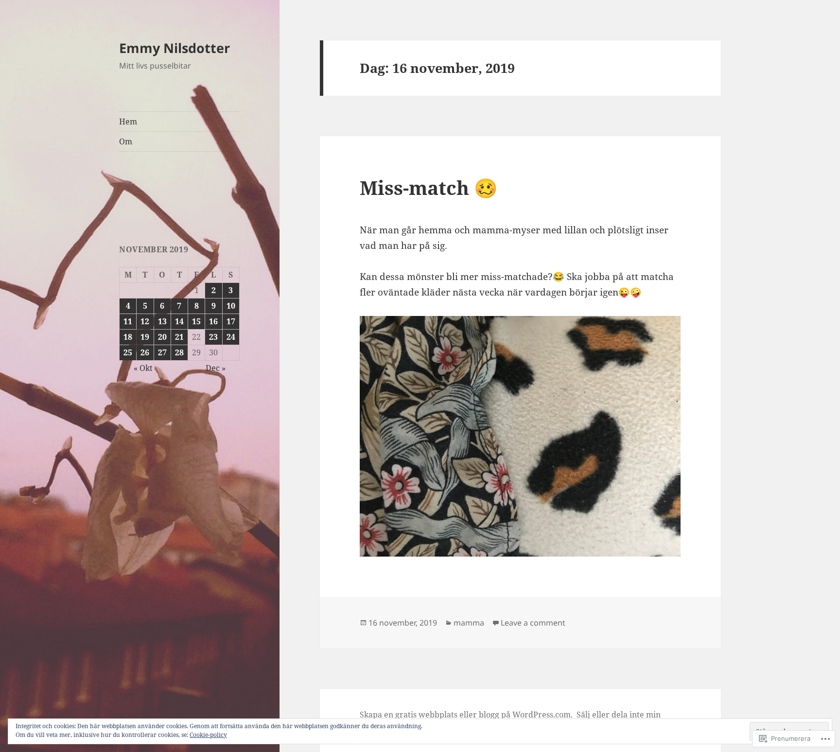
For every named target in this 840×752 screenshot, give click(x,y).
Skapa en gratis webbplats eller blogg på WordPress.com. (466, 714)
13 (162, 321)
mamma (469, 622)
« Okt (143, 368)
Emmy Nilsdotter (174, 48)
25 (127, 352)
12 (144, 321)
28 (179, 352)
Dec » (216, 368)
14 (179, 321)
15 (196, 321)
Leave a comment (533, 622)
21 (179, 337)
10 (231, 305)
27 (162, 352)
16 (213, 321)
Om (125, 141)
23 (213, 337)
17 (231, 321)
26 (144, 352)
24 (231, 337)
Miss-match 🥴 (429, 187)
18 (127, 337)
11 (127, 321)
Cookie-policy (208, 735)
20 (162, 337)
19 (144, 337)
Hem (128, 121)
